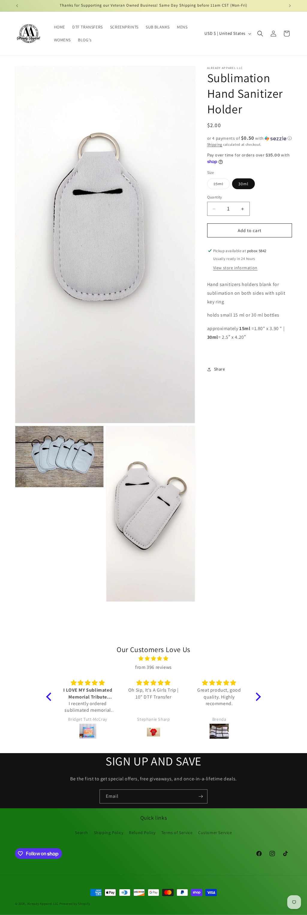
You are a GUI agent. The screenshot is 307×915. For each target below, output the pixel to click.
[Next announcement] (290, 5)
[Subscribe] (200, 796)
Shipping (214, 144)
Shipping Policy (109, 832)
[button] (260, 33)
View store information (235, 267)
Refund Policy (142, 832)
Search (81, 832)
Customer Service (215, 832)
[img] (153, 658)
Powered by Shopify (74, 904)
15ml (221, 185)
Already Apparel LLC (42, 904)
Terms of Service (177, 832)
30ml (243, 183)
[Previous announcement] (17, 5)
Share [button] (219, 369)
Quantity (214, 197)
